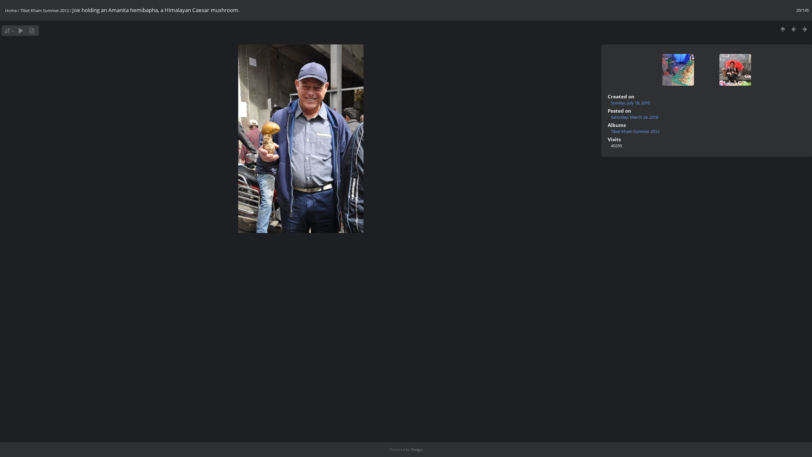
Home (11, 10)
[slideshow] (20, 30)
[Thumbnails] (782, 29)
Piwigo (416, 449)
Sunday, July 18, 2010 (630, 103)
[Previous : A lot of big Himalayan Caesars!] (793, 29)
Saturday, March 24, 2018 (634, 117)
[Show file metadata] (31, 30)
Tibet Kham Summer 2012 (44, 10)
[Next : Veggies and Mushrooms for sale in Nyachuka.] (804, 29)
